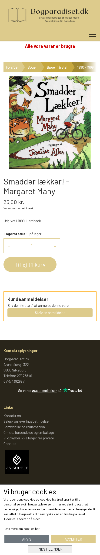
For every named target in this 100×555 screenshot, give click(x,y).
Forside (11, 67)
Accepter (73, 539)
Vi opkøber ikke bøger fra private (28, 438)
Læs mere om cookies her (21, 529)
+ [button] (54, 245)
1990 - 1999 (85, 67)
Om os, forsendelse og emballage (28, 432)
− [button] (8, 245)
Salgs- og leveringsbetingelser (26, 421)
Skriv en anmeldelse (50, 312)
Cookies (9, 443)
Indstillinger (50, 549)
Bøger (32, 67)
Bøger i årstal (57, 67)
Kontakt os (12, 415)
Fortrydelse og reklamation (24, 427)
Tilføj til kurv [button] (30, 264)
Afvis (26, 539)
